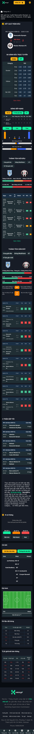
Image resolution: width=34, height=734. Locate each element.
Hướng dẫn (5, 713)
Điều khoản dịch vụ (27, 713)
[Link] (5, 2)
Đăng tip (17, 2)
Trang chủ (6, 11)
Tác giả (24, 716)
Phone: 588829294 (17, 726)
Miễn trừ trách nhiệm (14, 716)
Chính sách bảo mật (15, 713)
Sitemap (29, 716)
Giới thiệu (5, 716)
